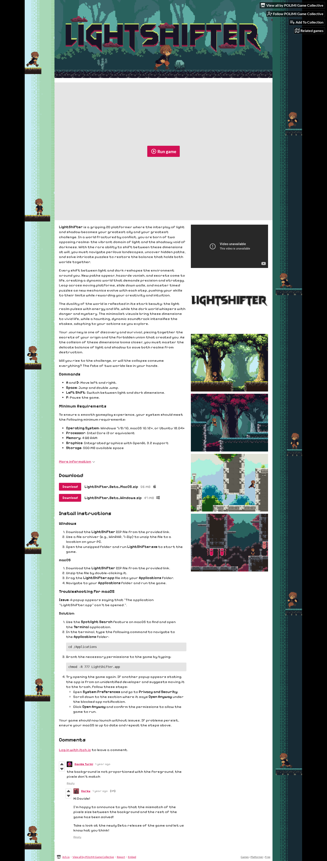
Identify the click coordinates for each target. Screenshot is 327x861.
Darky (85, 791)
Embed (132, 857)
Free (267, 857)
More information (75, 461)
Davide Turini (84, 764)
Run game (166, 151)
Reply (71, 783)
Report (121, 857)
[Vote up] (61, 764)
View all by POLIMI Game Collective (93, 857)
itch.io (66, 857)
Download (70, 487)
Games (245, 857)
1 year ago (102, 764)
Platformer (256, 857)
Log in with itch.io (75, 750)
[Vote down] (61, 769)
